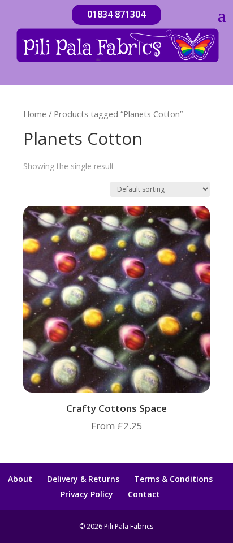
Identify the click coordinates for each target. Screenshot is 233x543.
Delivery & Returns (83, 478)
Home (34, 113)
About (20, 478)
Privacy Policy (87, 494)
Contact (144, 494)
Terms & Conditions (173, 478)
